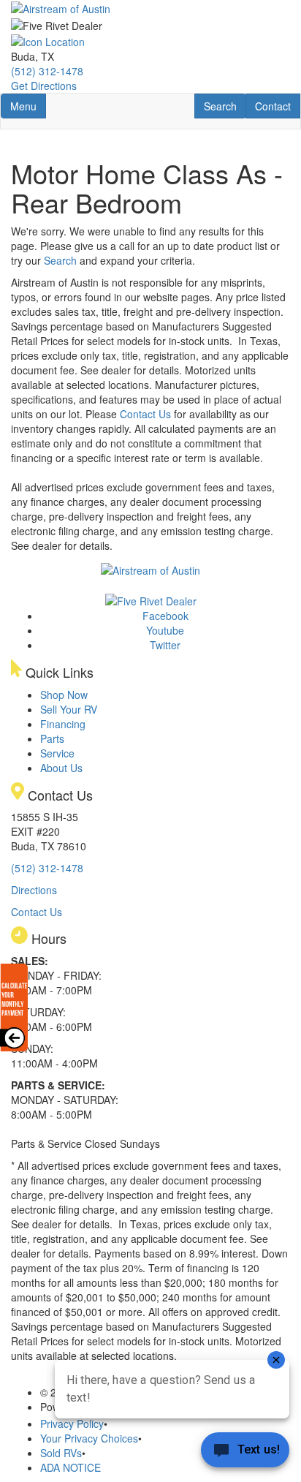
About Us (61, 767)
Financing (62, 724)
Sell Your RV (68, 709)
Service (57, 753)
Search (224, 105)
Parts (52, 738)
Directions (34, 889)
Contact (277, 105)
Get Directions (44, 85)
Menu (27, 105)
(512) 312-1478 (47, 71)
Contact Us (145, 414)
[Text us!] (245, 1453)
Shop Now (64, 694)
